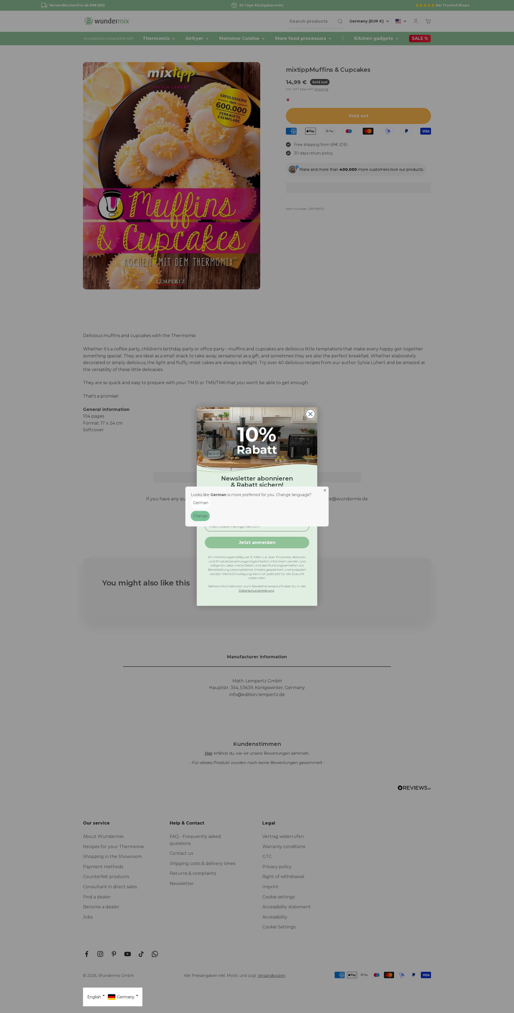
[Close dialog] (310, 414)
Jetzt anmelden (257, 542)
